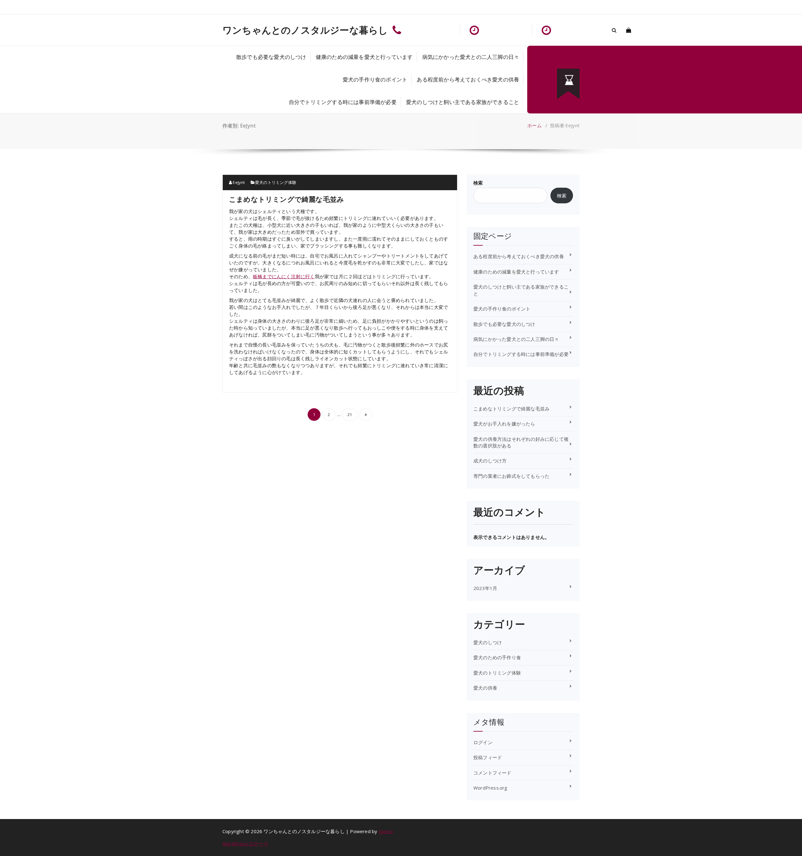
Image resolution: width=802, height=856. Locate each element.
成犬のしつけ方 (490, 460)
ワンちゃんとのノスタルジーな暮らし (305, 30)
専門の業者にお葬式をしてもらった (511, 476)
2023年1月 (485, 588)
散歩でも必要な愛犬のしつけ (271, 56)
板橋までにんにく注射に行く (284, 276)
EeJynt (238, 182)
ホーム (534, 125)
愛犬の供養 (485, 688)
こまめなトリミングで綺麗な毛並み (286, 199)
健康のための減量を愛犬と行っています (364, 56)
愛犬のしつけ (487, 642)
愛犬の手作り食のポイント (375, 79)
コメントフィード (492, 773)
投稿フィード (487, 757)
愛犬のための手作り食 (497, 657)
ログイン (482, 742)
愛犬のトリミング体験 (275, 182)
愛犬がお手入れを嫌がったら (504, 423)
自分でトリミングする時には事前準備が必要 (343, 102)
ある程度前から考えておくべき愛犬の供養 (468, 79)
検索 (478, 183)
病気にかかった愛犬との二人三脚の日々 (470, 56)
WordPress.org (490, 788)
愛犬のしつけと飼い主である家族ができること (462, 102)
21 (349, 414)
